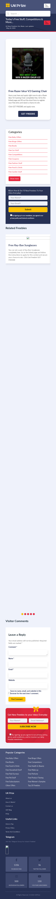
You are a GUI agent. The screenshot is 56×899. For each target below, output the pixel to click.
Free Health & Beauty (36, 766)
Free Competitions (15, 154)
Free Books (12, 146)
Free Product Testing (35, 778)
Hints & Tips (9, 824)
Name (11, 658)
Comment (12, 647)
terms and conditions (16, 737)
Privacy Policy (10, 828)
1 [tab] (22, 614)
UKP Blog (9, 810)
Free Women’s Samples (36, 782)
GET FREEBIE (28, 114)
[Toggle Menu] (47, 5)
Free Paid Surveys (12, 774)
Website (11, 680)
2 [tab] (25, 614)
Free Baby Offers (14, 137)
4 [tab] (31, 614)
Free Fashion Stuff (15, 163)
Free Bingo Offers (15, 141)
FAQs (7, 814)
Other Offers (10, 785)
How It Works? (10, 802)
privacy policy (41, 734)
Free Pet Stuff (11, 778)
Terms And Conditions (13, 832)
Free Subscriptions (13, 782)
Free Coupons (13, 159)
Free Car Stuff (13, 150)
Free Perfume (33, 774)
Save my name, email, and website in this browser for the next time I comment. (25, 692)
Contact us (9, 806)
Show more (14, 179)
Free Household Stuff (14, 770)
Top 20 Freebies (34, 785)
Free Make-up (33, 770)
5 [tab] (34, 614)
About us (9, 798)
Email (11, 669)
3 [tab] (28, 614)
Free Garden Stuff (15, 172)
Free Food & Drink (15, 167)
